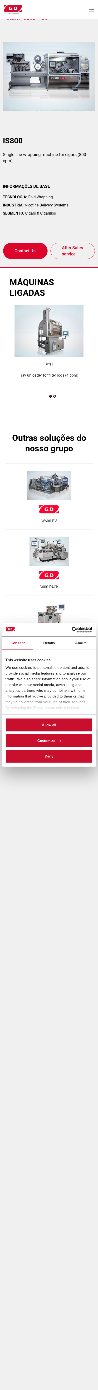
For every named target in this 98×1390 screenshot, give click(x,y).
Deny (49, 756)
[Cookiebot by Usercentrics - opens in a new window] (72, 630)
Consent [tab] (17, 643)
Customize (46, 740)
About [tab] (80, 643)
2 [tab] (54, 396)
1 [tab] (50, 396)
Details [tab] (49, 643)
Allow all (49, 725)
